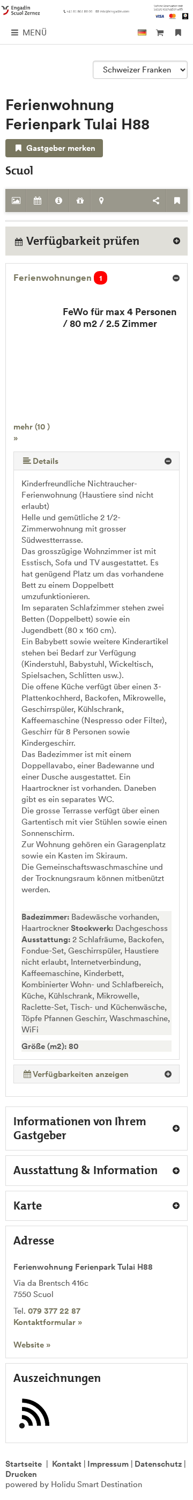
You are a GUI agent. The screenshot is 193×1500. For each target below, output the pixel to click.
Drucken (21, 1474)
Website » (31, 1344)
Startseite (23, 1464)
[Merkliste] (178, 32)
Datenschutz (158, 1464)
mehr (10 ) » (31, 432)
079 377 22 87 (54, 1311)
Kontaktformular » (47, 1322)
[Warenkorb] (159, 32)
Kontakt (66, 1464)
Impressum (108, 1464)
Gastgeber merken (59, 148)
